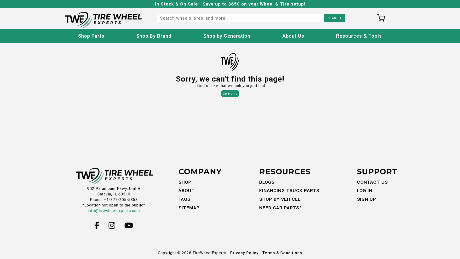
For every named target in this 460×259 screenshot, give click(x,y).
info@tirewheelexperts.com (114, 210)
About (186, 190)
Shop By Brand (154, 36)
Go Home (230, 93)
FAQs (184, 199)
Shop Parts (91, 36)
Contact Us (372, 182)
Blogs (267, 182)
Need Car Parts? (280, 208)
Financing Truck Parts (289, 190)
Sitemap (189, 208)
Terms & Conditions (282, 253)
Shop (184, 182)
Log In (364, 190)
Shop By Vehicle (280, 199)
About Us (293, 36)
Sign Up (366, 199)
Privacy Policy (244, 253)
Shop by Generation (226, 36)
